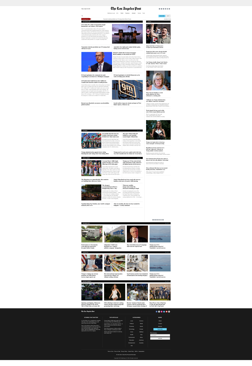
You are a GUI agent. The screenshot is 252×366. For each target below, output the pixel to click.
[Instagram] (163, 9)
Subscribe (160, 338)
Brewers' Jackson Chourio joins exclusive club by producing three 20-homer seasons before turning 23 (137, 304)
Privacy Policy (124, 351)
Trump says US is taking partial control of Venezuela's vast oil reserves (157, 246)
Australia (141, 342)
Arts (132, 345)
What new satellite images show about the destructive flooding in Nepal (131, 186)
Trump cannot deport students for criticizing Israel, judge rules (113, 332)
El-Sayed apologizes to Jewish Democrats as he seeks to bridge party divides (127, 75)
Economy (131, 326)
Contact (160, 323)
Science (141, 320)
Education (131, 340)
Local (131, 320)
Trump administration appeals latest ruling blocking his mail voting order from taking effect (95, 152)
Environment (132, 337)
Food (144, 13)
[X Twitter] (161, 9)
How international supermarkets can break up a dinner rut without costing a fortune (113, 275)
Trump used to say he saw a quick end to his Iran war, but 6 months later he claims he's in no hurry (128, 152)
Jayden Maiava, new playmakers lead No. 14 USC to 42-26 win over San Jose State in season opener (113, 325)
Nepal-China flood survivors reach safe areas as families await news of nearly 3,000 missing (127, 180)
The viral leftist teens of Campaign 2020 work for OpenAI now (136, 245)
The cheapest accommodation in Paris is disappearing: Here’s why (109, 186)
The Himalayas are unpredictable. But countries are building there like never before (94, 180)
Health (131, 334)
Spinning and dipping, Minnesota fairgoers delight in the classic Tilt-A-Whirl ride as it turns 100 (90, 304)
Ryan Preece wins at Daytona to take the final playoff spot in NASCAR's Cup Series (158, 304)
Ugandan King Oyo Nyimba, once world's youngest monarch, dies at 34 (95, 204)
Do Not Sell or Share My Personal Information (126, 354)
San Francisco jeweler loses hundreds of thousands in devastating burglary (137, 274)
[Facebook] (159, 9)
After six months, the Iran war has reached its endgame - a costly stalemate (127, 204)
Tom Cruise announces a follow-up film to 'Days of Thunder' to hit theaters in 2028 (112, 329)
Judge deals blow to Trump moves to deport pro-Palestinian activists (154, 46)
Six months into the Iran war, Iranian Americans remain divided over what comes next (110, 135)
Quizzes (160, 326)
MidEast (141, 331)
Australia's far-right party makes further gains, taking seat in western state (165, 19)
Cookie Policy (131, 351)
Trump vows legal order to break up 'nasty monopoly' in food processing (155, 142)
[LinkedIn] (165, 9)
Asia (141, 334)
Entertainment (131, 342)
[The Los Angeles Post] (126, 9)
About (160, 320)
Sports (141, 326)
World (141, 323)
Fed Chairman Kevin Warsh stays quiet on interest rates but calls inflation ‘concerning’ (157, 159)
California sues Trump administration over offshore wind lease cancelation (155, 100)
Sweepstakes (141, 351)
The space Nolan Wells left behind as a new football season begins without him (130, 135)
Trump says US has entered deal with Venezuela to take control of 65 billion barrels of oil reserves (132, 162)
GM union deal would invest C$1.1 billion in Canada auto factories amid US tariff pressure (94, 81)
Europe (141, 329)
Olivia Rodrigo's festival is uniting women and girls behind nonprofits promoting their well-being (114, 304)
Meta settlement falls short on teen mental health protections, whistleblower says (156, 168)
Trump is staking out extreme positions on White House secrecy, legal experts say (89, 275)
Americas (141, 340)
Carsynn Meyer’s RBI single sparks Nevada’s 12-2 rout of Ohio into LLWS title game (110, 162)
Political (132, 323)
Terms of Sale (117, 351)
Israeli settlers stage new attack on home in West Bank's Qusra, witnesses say (127, 103)
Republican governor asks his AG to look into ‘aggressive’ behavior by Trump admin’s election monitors (155, 149)
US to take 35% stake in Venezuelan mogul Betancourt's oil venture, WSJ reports (93, 25)
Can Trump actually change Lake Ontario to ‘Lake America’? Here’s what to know (156, 62)
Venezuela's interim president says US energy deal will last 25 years (103, 19)
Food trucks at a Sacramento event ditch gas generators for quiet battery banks (89, 246)
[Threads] (169, 9)
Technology (131, 329)
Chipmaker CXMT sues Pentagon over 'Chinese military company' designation (112, 246)
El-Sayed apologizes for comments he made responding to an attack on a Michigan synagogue (95, 75)
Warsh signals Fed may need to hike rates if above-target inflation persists (155, 111)
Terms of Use (110, 351)
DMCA (136, 351)
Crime (131, 331)
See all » (139, 130)
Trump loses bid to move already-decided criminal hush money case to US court (156, 52)
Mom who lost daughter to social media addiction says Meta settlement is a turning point (154, 94)
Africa (141, 337)
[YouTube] (167, 9)
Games (139, 13)
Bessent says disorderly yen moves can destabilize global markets (95, 103)
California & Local (111, 13)
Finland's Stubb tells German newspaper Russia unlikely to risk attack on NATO (124, 53)
